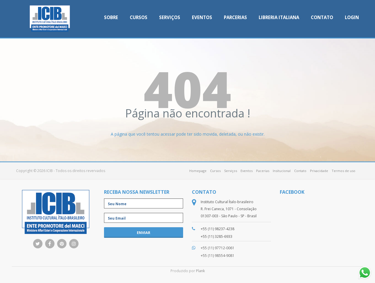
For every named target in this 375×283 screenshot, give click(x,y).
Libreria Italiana (279, 17)
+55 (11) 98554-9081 (217, 255)
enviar (143, 232)
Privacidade (319, 171)
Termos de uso (343, 171)
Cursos (138, 17)
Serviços (169, 17)
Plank (200, 270)
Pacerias (262, 171)
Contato (322, 17)
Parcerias (235, 17)
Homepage (198, 171)
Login (352, 17)
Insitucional (282, 171)
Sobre (111, 17)
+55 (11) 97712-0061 (217, 247)
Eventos (202, 17)
